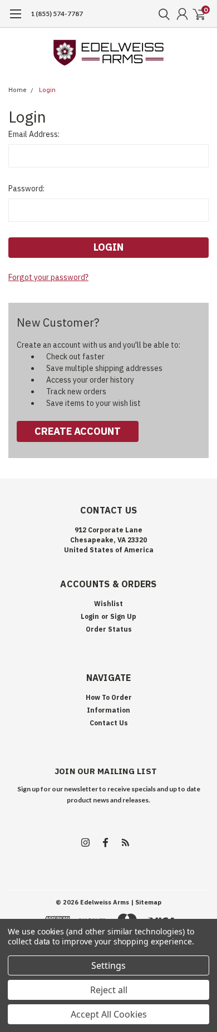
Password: (26, 189)
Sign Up (123, 616)
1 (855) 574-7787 (57, 13)
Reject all (108, 990)
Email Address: (34, 134)
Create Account (77, 431)
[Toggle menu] (15, 19)
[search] (161, 14)
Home (17, 90)
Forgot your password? (48, 277)
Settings (108, 965)
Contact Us (109, 723)
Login (47, 90)
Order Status (109, 629)
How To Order (109, 697)
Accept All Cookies (109, 1014)
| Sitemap (146, 902)
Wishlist (108, 603)
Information (108, 710)
